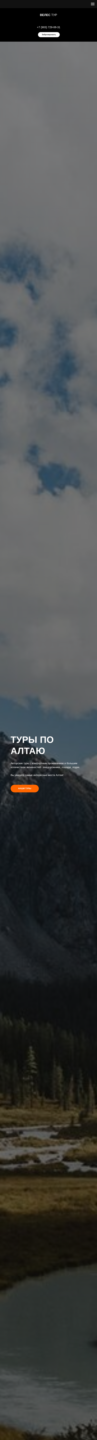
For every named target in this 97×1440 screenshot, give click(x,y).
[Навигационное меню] (92, 4)
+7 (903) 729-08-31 (48, 27)
